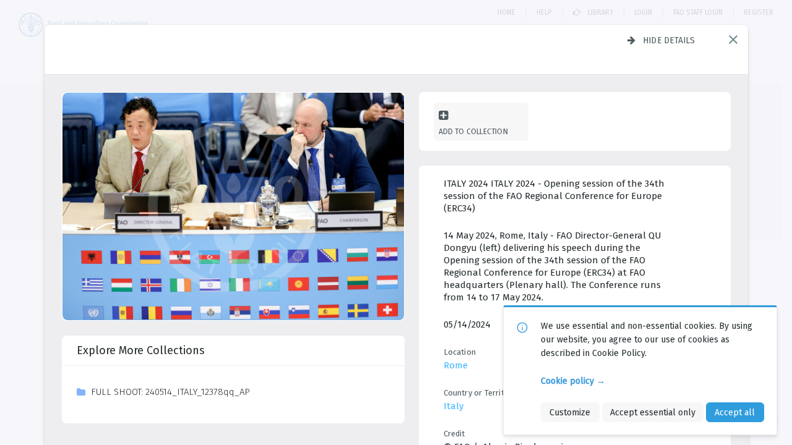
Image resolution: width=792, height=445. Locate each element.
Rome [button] (456, 365)
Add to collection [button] (473, 131)
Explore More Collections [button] (141, 350)
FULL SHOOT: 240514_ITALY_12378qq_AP (170, 391)
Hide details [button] (669, 40)
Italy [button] (453, 406)
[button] (733, 39)
